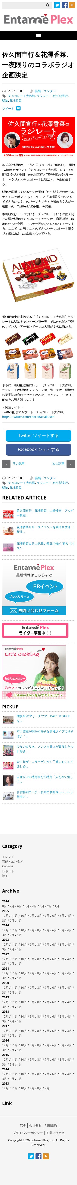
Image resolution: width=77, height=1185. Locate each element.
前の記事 (15, 463)
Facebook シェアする (38, 449)
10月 (24, 916)
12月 (5, 916)
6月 (19, 906)
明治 (5, 100)
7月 (12, 906)
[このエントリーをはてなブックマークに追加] (18, 109)
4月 (34, 906)
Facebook (65, 5)
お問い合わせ (55, 1133)
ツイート (8, 108)
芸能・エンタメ (45, 91)
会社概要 (35, 1125)
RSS (72, 5)
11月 (14, 916)
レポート (8, 871)
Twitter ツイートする (38, 435)
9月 (32, 916)
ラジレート (44, 96)
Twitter (57, 5)
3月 (42, 906)
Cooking (7, 866)
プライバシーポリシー (28, 1133)
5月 (27, 906)
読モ (5, 876)
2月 (49, 906)
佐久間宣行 (60, 96)
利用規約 (51, 1125)
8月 (4, 906)
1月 (57, 906)
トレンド (8, 857)
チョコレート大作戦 (21, 96)
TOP (23, 1125)
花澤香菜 (16, 100)
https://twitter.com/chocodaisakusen (28, 417)
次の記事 (61, 463)
